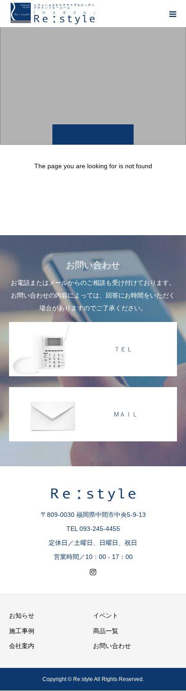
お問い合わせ (112, 645)
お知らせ (21, 615)
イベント (105, 615)
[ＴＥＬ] (93, 324)
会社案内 (21, 645)
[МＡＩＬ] (93, 389)
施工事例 (21, 630)
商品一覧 (105, 630)
